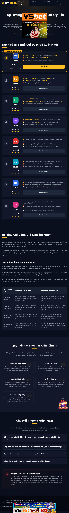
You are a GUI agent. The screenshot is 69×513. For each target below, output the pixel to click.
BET (11, 3)
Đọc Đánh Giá (43, 88)
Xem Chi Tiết (44, 66)
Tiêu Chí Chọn (34, 3)
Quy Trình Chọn (47, 3)
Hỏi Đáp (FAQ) (59, 3)
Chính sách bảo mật (7, 506)
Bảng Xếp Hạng (21, 3)
